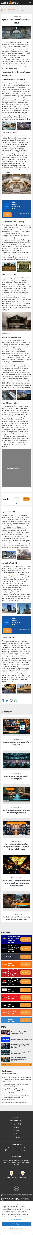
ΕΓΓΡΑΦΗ (7, 215)
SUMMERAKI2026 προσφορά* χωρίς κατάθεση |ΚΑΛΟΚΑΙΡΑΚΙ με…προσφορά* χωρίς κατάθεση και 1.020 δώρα (16, 1079)
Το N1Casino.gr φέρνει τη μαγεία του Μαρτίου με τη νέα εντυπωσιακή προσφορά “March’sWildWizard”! (16, 1098)
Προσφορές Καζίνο (16, 1124)
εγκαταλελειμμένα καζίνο (12, 468)
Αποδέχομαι (16, 1224)
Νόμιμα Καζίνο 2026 (16, 1121)
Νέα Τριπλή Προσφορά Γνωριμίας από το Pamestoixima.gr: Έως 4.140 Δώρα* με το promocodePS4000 (14, 1091)
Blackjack (16, 1134)
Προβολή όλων (6, 1064)
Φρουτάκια (16, 1127)
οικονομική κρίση (11, 575)
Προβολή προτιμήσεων (16, 1229)
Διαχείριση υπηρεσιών (16, 1219)
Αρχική (3, 9)
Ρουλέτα (16, 1131)
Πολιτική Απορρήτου (16, 1232)
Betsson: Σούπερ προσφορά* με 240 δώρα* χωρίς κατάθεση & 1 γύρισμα (15, 1085)
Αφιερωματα (10, 9)
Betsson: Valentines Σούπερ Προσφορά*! (14, 1103)
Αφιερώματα (16, 1137)
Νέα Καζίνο (16, 1117)
